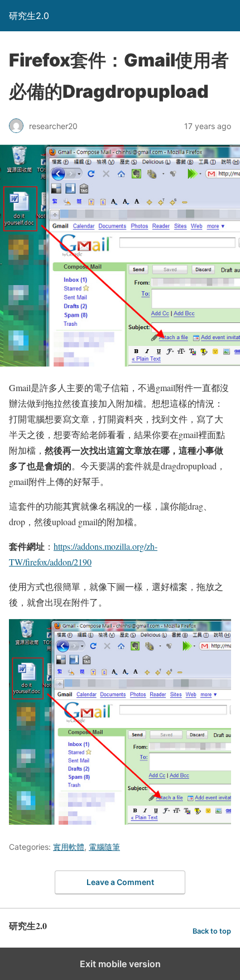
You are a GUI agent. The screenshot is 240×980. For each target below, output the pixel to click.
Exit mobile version (120, 963)
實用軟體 (68, 846)
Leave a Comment (120, 882)
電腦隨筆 (104, 846)
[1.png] (120, 821)
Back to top (212, 931)
